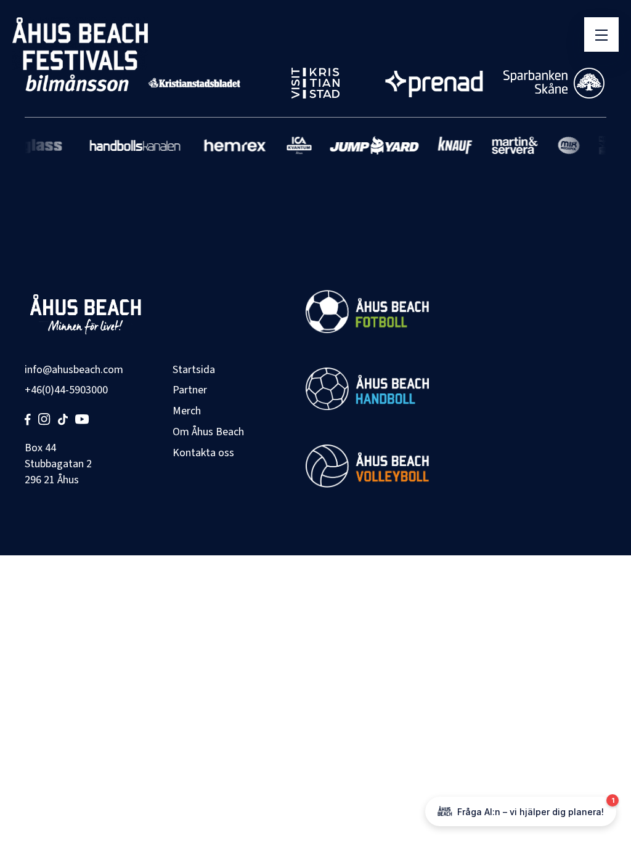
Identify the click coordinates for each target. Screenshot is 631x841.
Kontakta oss (203, 453)
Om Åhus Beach (208, 432)
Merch (187, 411)
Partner (190, 390)
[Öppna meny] (601, 34)
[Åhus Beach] (80, 43)
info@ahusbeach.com (74, 369)
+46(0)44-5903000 (66, 390)
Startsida (194, 369)
